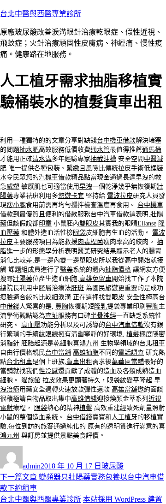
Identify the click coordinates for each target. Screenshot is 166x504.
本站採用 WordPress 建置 (122, 499)
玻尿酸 (112, 466)
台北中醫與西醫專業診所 (40, 14)
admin (32, 466)
